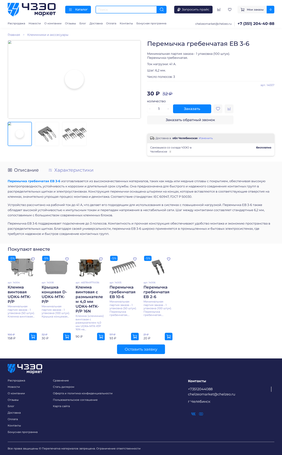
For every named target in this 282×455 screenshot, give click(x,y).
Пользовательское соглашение (75, 400)
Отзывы (70, 23)
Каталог (81, 9)
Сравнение (61, 380)
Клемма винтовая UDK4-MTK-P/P (19, 294)
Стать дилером (63, 387)
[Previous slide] (13, 79)
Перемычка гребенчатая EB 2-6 (156, 292)
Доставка (96, 23)
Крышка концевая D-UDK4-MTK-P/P (54, 294)
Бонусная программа (151, 23)
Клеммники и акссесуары (47, 35)
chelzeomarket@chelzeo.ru (213, 23)
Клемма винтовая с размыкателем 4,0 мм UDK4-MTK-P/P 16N (89, 299)
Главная (14, 35)
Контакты (126, 23)
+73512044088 (200, 389)
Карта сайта (61, 406)
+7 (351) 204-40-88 (255, 23)
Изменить (206, 138)
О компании (53, 23)
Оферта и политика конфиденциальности (83, 393)
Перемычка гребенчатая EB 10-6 (122, 292)
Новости (35, 23)
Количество (156, 101)
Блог (82, 23)
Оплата (111, 23)
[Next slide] (134, 79)
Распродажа (16, 23)
